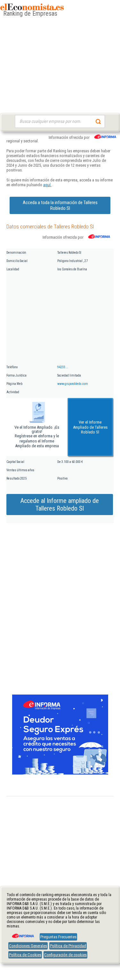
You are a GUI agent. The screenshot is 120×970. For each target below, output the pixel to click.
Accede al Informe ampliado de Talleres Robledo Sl (59, 504)
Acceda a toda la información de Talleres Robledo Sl (60, 205)
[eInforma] (22, 933)
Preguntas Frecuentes (58, 936)
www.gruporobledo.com (72, 384)
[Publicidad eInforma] (60, 773)
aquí (47, 184)
